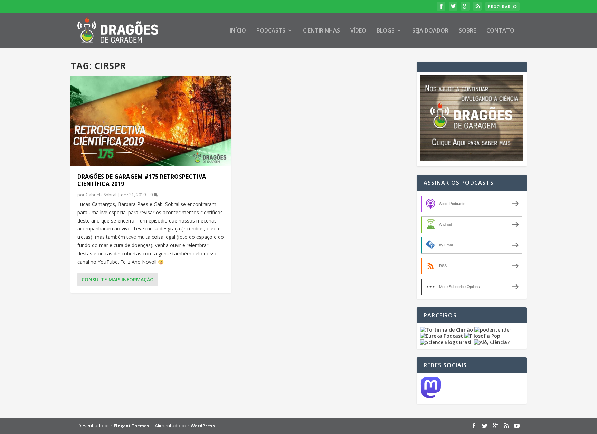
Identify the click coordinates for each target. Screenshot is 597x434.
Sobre (467, 31)
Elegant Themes (131, 426)
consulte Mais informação (118, 279)
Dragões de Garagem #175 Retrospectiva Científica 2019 (141, 180)
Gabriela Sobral (101, 195)
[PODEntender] (492, 329)
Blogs (386, 31)
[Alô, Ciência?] (492, 342)
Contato (500, 31)
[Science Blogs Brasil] (446, 342)
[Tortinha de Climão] (447, 329)
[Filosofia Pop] (482, 336)
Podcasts (270, 31)
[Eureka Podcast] (441, 336)
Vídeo (358, 31)
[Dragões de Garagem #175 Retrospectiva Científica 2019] (150, 121)
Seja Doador (430, 31)
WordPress (203, 426)
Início (238, 31)
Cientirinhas (321, 31)
